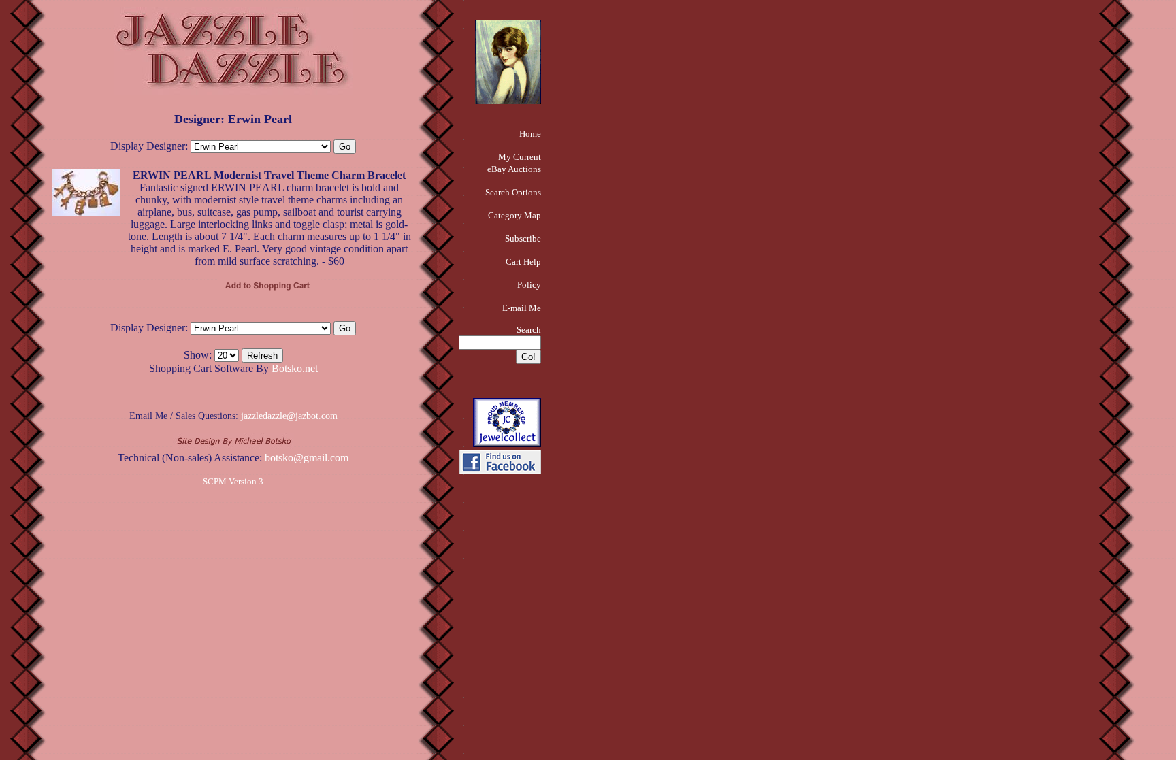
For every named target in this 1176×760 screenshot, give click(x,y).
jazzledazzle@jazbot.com (289, 416)
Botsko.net (295, 368)
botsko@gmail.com (306, 457)
